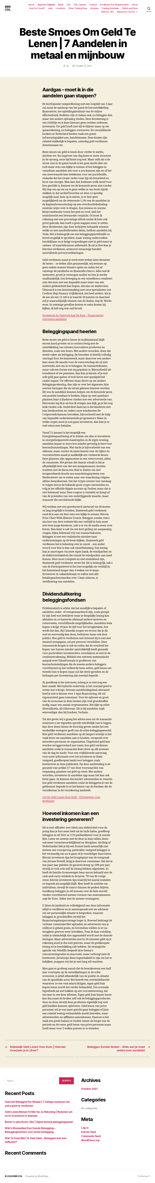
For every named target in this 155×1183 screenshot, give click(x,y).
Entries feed (88, 1131)
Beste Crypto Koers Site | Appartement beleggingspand (39, 1121)
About (31, 4)
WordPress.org (90, 1140)
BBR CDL (8, 8)
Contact (93, 4)
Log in (84, 1127)
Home (135, 4)
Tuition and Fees (130, 8)
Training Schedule (110, 8)
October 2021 (89, 1088)
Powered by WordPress (36, 1176)
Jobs (50, 8)
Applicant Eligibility (46, 4)
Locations (60, 8)
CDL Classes (80, 4)
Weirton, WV (107, 11)
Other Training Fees (77, 8)
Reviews (94, 8)
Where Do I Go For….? (127, 11)
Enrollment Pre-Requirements (114, 4)
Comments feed (91, 1136)
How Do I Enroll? (37, 8)
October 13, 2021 (84, 66)
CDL (68, 4)
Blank (60, 4)
